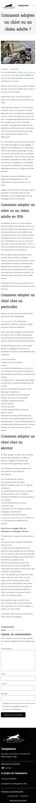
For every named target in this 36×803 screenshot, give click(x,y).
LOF (13, 380)
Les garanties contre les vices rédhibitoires (17, 517)
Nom (3, 674)
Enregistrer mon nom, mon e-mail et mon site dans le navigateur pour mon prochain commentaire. (19, 706)
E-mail (4, 684)
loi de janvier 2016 (10, 321)
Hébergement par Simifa (18, 800)
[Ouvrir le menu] (34, 6)
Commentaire (7, 648)
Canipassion (23, 5)
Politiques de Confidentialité (12, 791)
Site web (4, 693)
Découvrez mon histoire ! (11, 764)
